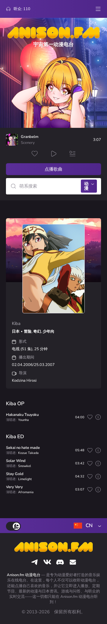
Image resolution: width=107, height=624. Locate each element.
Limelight (25, 479)
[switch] (13, 526)
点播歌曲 (53, 169)
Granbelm (29, 136)
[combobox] (86, 525)
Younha (23, 420)
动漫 (86, 186)
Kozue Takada (28, 453)
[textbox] (86, 525)
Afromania (26, 492)
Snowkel (24, 466)
